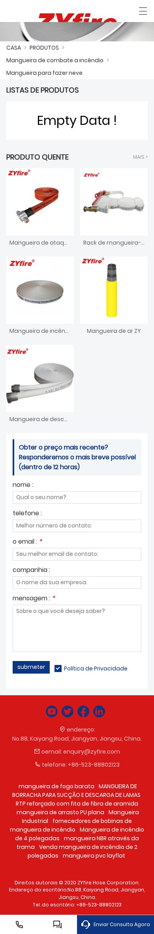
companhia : (31, 570)
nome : (23, 485)
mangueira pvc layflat (94, 856)
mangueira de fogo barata (56, 786)
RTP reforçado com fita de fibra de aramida (77, 804)
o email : (27, 542)
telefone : (27, 514)
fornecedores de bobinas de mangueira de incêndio (71, 825)
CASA (13, 48)
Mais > (140, 157)
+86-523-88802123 (94, 765)
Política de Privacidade (96, 668)
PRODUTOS (44, 48)
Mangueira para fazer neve (44, 73)
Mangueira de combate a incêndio (54, 60)
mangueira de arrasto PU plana (60, 812)
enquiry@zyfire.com (91, 752)
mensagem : (34, 599)
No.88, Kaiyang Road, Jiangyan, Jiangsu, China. (77, 739)
